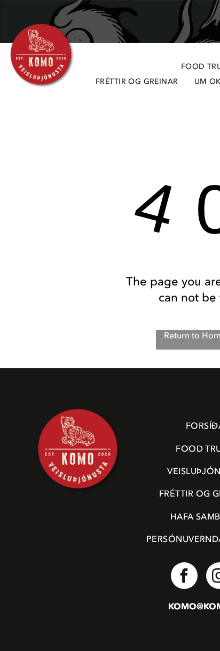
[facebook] (184, 577)
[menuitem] (137, 82)
